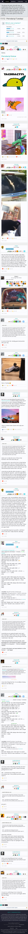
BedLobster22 (16, 437)
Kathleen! (16, 814)
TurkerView (23, 599)
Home (2, 1)
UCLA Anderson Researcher (8, 550)
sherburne (16, 612)
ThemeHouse (21, 924)
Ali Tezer (3, 699)
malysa (16, 245)
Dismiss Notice (26, 5)
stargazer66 (16, 124)
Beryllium (12, 928)
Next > (6, 43)
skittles (16, 66)
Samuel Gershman (5, 400)
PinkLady (16, 164)
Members (13, 1)
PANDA (3, 553)
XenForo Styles (18, 926)
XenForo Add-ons (11, 926)
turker (16, 46)
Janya (16, 318)
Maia (16, 541)
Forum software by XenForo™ (14, 923)
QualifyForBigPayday (16, 392)
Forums (7, 1)
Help (16, 928)
